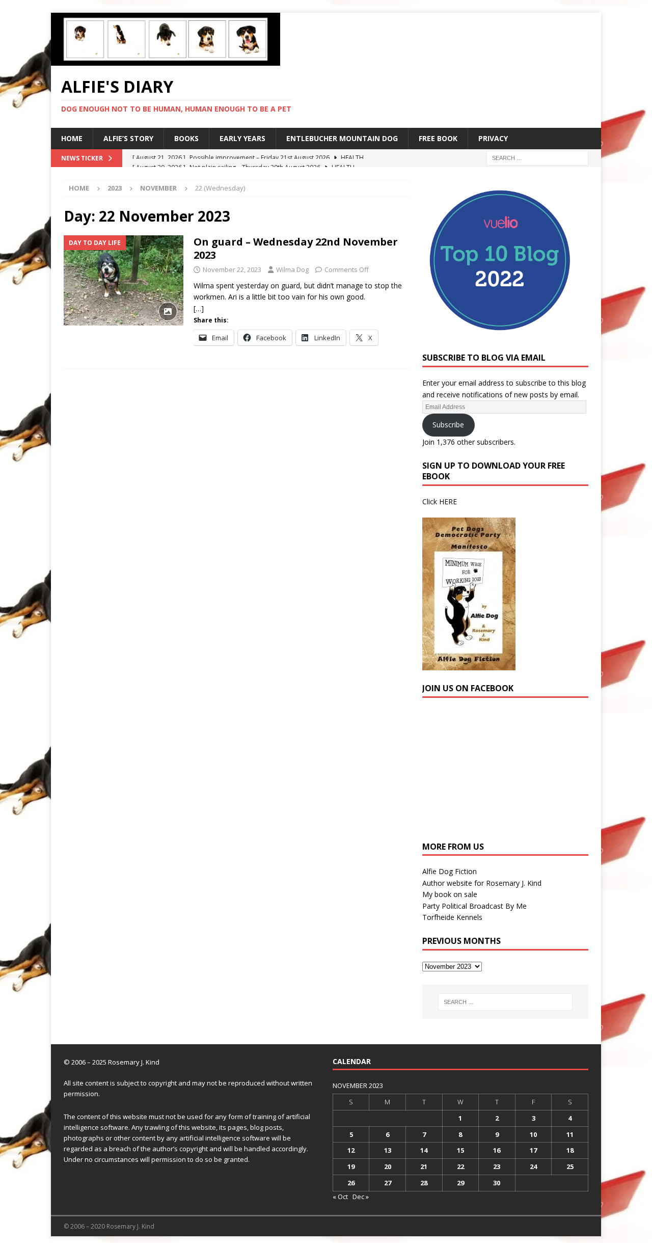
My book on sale (449, 894)
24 (533, 1166)
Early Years (242, 138)
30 (496, 1182)
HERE (448, 501)
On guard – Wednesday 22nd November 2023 (296, 248)
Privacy (493, 138)
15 (460, 1150)
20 (387, 1166)
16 (496, 1150)
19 (351, 1166)
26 (351, 1182)
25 (570, 1166)
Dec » (360, 1196)
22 (460, 1166)
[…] (199, 308)
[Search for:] (537, 157)
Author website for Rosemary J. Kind (481, 883)
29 (460, 1182)
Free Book (438, 138)
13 (387, 1150)
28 (423, 1182)
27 (387, 1182)
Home (72, 138)
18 (570, 1150)
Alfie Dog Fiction (449, 871)
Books (186, 138)
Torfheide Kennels (452, 917)
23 (496, 1166)
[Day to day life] (123, 280)
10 (533, 1134)
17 (533, 1150)
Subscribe (448, 424)
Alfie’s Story (128, 138)
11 (570, 1134)
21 (423, 1166)
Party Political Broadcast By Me (474, 906)
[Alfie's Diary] (165, 60)
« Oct (340, 1196)
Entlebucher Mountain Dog (342, 138)
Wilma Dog (292, 269)
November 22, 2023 (232, 269)
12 (351, 1150)
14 (423, 1150)
